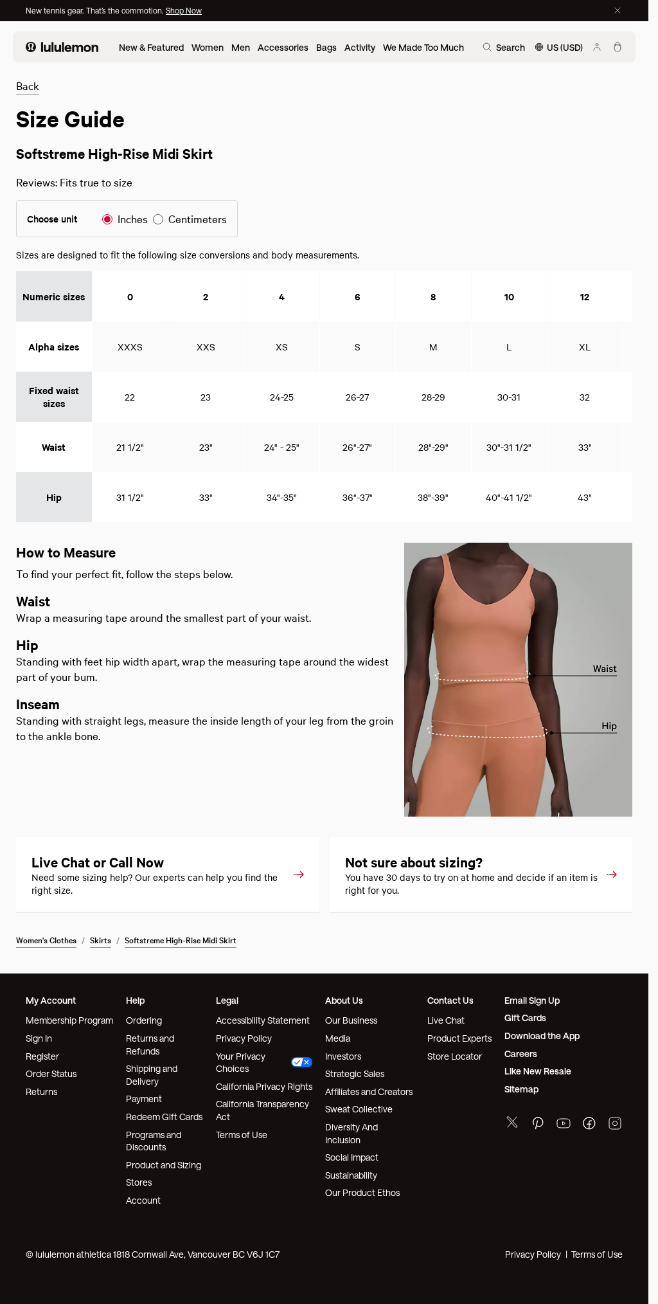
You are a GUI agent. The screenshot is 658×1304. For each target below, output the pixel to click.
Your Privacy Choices (240, 1062)
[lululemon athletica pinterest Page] (538, 1125)
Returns (41, 1091)
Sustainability (351, 1175)
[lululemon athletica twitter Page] (512, 1123)
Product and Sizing (163, 1164)
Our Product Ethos (362, 1192)
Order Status (51, 1073)
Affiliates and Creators (369, 1091)
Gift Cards (525, 1017)
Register (42, 1056)
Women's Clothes (46, 939)
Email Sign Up (532, 1000)
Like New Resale (537, 1070)
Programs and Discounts (153, 1141)
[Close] (617, 10)
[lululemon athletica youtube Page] (563, 1125)
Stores (139, 1182)
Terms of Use (241, 1134)
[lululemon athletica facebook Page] (589, 1125)
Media (337, 1038)
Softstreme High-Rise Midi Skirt (180, 939)
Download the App (542, 1035)
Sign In (39, 1038)
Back (27, 85)
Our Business (351, 1020)
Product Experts (459, 1038)
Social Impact (351, 1157)
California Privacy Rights (264, 1086)
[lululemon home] (62, 47)
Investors (343, 1056)
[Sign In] (597, 47)
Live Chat (446, 1020)
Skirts (100, 939)
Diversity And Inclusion (351, 1133)
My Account (51, 1000)
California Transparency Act (262, 1110)
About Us (344, 1000)
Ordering (144, 1020)
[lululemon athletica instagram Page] (615, 1125)
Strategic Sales (354, 1073)
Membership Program (69, 1020)
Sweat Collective (359, 1108)
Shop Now (184, 10)
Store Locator (454, 1056)
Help (135, 1000)
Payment (144, 1098)
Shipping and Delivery (151, 1075)
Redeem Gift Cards (164, 1116)
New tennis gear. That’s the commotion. (96, 10)
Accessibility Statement (263, 1020)
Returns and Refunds (150, 1044)
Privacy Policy (244, 1038)
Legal (227, 1000)
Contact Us (450, 1000)
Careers (520, 1053)
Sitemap (521, 1088)
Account (143, 1200)
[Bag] (617, 47)
